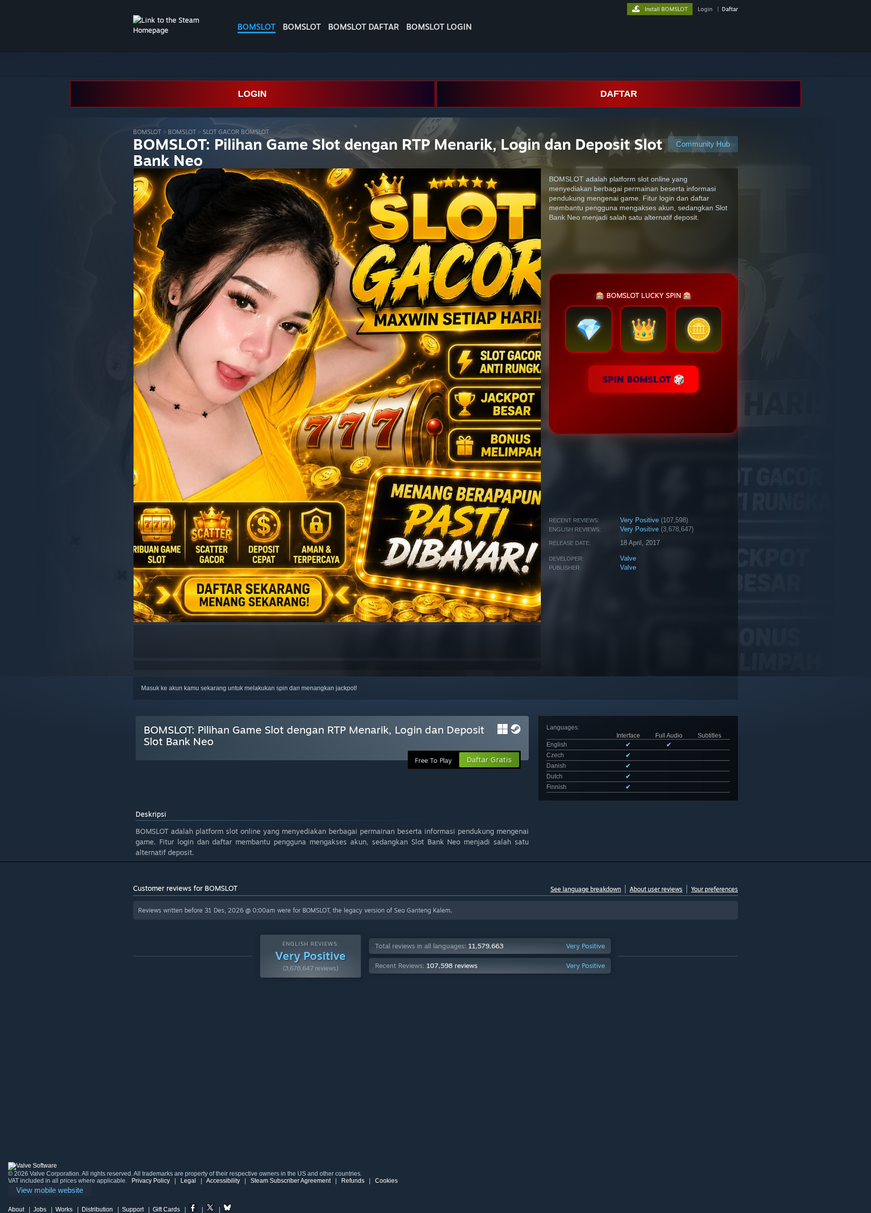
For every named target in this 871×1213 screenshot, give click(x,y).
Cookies (386, 1180)
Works (64, 1209)
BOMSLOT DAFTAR (363, 27)
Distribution (97, 1209)
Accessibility (223, 1180)
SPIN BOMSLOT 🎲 (643, 379)
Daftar (730, 9)
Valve (628, 558)
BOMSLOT (256, 27)
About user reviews (656, 889)
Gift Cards (166, 1209)
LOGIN (252, 94)
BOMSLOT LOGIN (439, 27)
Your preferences (714, 889)
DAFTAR (618, 94)
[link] (49, 1190)
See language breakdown (585, 889)
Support (133, 1209)
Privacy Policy (151, 1180)
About (16, 1209)
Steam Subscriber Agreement (291, 1180)
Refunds (352, 1180)
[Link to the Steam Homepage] (177, 30)
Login (705, 9)
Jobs (39, 1209)
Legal (188, 1180)
